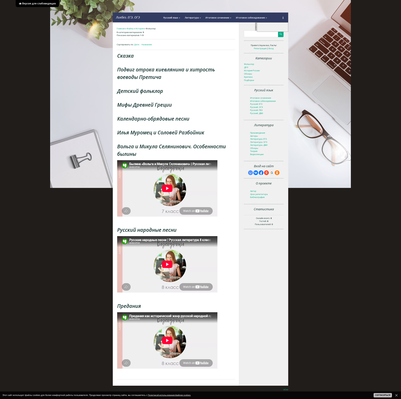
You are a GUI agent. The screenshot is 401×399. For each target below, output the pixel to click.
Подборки (249, 80)
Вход (271, 48)
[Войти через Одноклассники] (277, 172)
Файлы (130, 28)
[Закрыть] (256, 30)
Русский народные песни (147, 229)
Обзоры (248, 73)
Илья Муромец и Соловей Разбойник (160, 132)
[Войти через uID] (250, 172)
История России (252, 70)
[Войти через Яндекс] (266, 172)
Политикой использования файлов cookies (169, 395)
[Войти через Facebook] (261, 172)
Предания (129, 306)
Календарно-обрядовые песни (153, 118)
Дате (136, 44)
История (139, 28)
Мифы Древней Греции (144, 104)
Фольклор (249, 64)
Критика (248, 76)
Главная (121, 28)
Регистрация (260, 48)
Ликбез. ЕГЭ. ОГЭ (128, 17)
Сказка (125, 55)
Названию (147, 44)
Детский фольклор (140, 91)
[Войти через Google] (271, 172)
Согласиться (382, 395)
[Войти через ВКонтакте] (255, 172)
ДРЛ (246, 67)
